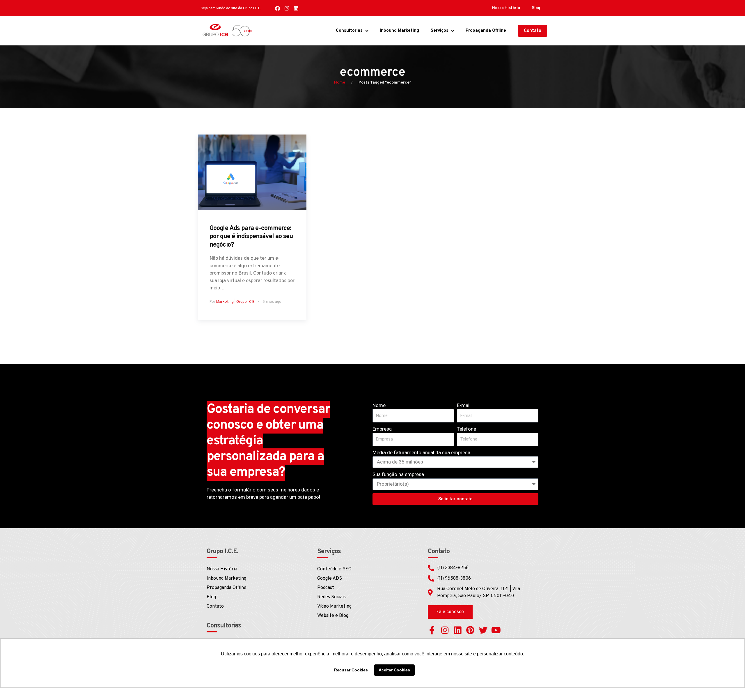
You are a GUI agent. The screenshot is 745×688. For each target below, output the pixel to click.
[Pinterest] (470, 630)
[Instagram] (286, 8)
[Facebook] (277, 8)
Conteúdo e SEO (334, 569)
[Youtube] (496, 630)
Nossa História (506, 8)
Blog (536, 8)
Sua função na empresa (398, 474)
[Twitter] (483, 630)
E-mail (464, 405)
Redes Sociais (331, 597)
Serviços (439, 30)
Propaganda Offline (486, 30)
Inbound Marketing (399, 30)
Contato (215, 606)
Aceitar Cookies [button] (394, 670)
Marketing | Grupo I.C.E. (235, 302)
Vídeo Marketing (334, 606)
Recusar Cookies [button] (351, 670)
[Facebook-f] (432, 630)
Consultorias (349, 30)
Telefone (466, 429)
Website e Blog (332, 616)
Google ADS (329, 578)
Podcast (325, 588)
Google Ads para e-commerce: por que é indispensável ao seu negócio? (251, 236)
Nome (379, 405)
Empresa (382, 429)
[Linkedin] (296, 8)
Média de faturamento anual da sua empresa (421, 452)
